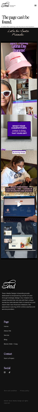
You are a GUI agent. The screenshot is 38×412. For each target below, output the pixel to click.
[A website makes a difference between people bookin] (19, 97)
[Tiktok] (9, 372)
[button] (35, 5)
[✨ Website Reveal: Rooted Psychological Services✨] (19, 240)
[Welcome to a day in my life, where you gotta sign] (19, 168)
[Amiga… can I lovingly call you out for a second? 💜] (19, 132)
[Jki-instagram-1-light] (4, 372)
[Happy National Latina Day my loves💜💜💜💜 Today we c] (19, 61)
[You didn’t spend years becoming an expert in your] (19, 204)
